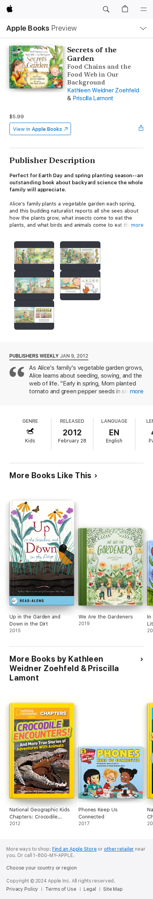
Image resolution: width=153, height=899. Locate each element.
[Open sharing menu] (141, 129)
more (137, 225)
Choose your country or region (41, 868)
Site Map (113, 889)
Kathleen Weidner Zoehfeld (103, 90)
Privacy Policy (22, 889)
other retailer (119, 849)
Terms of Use (60, 889)
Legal (90, 889)
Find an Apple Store (74, 849)
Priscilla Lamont (93, 98)
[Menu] (143, 9)
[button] (106, 9)
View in (37, 129)
